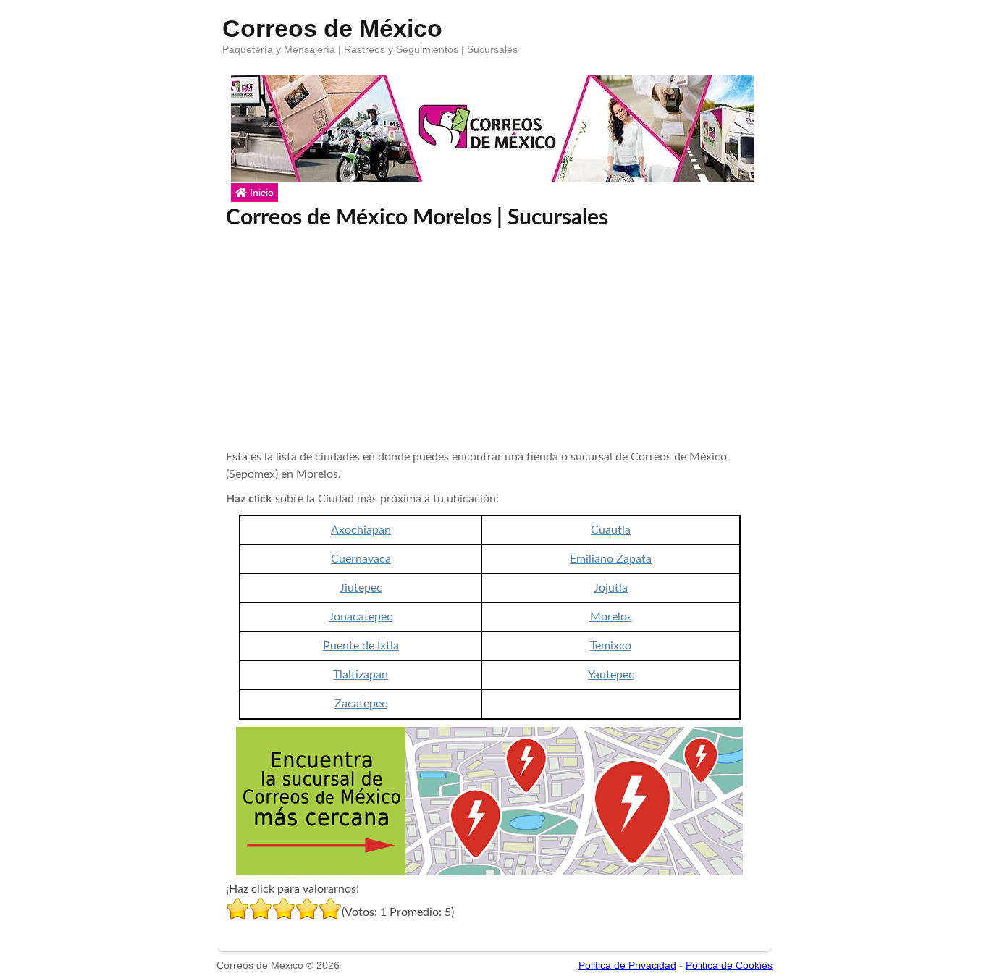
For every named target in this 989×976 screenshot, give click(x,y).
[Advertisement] (490, 339)
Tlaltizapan (360, 675)
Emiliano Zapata (611, 559)
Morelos (611, 617)
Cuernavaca (361, 559)
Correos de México (332, 25)
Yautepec (611, 675)
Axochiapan (361, 530)
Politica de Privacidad (627, 965)
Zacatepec (360, 704)
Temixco (610, 646)
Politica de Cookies (729, 965)
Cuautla (611, 530)
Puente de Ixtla (361, 646)
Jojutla (611, 588)
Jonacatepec (360, 617)
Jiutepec (361, 588)
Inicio (260, 192)
